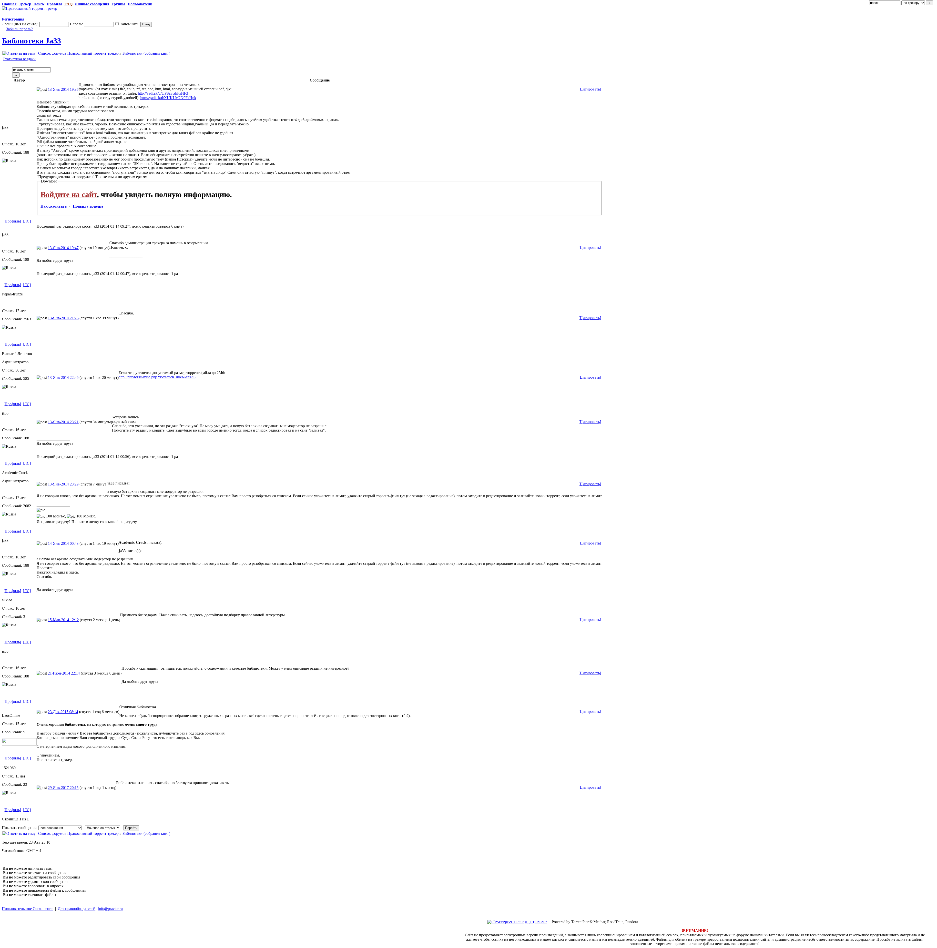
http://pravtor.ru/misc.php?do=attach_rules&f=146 (157, 377)
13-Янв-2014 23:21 (63, 422)
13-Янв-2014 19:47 (63, 248)
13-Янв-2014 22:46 (63, 377)
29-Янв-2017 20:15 (63, 788)
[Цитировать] (590, 89)
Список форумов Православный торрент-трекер (78, 53)
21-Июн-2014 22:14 (64, 673)
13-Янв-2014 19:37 (63, 89)
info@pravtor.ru (110, 909)
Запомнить (128, 24)
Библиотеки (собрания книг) (146, 53)
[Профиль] (12, 221)
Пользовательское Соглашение (27, 909)
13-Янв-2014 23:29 (63, 484)
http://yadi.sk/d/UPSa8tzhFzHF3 (163, 93)
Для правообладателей (76, 909)
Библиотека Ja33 (31, 40)
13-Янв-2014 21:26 (63, 318)
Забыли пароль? (19, 29)
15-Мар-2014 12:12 (63, 620)
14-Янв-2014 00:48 (63, 543)
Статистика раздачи (19, 59)
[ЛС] (27, 221)
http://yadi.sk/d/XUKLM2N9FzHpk (168, 98)
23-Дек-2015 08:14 (63, 712)
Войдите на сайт (69, 194)
